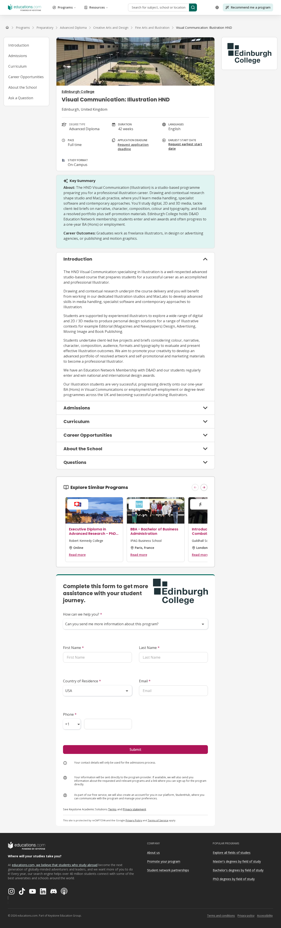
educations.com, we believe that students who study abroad (54, 865)
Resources (97, 7)
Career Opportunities (26, 76)
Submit (135, 749)
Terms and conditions (221, 915)
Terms (112, 809)
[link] (204, 27)
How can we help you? (82, 614)
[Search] (193, 7)
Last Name (149, 647)
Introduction (18, 45)
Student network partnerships (168, 870)
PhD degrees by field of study (234, 879)
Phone (70, 714)
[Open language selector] (217, 7)
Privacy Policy (134, 820)
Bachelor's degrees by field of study (238, 870)
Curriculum (17, 66)
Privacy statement (134, 809)
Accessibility (265, 915)
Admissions (17, 55)
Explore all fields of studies (231, 853)
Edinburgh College (78, 91)
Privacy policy (246, 915)
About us (153, 853)
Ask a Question (20, 98)
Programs (65, 7)
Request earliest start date (185, 146)
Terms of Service (158, 820)
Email (145, 681)
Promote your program (163, 861)
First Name (73, 647)
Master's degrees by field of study (237, 861)
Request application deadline (133, 146)
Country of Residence (82, 681)
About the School (22, 87)
